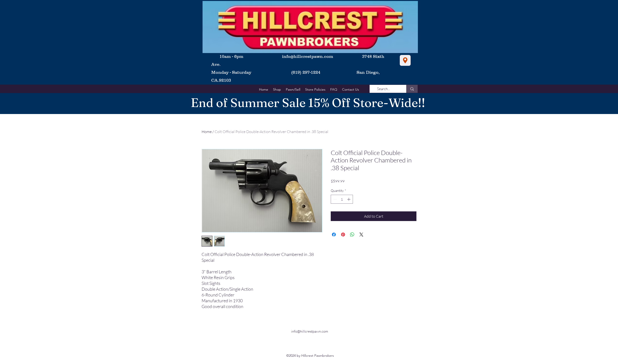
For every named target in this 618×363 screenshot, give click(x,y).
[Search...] (412, 89)
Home (207, 131)
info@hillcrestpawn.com (307, 56)
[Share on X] (361, 234)
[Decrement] (334, 199)
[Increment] (349, 199)
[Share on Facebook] (334, 234)
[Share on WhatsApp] (352, 234)
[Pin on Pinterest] (343, 234)
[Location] (405, 60)
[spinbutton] (341, 199)
